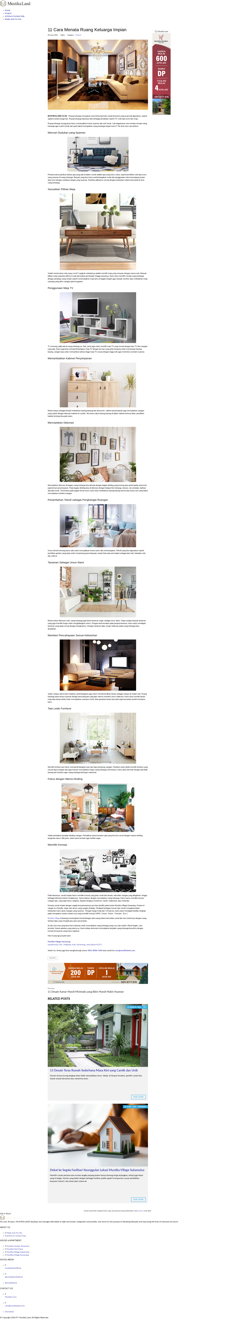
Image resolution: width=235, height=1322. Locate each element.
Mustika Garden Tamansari (17, 1246)
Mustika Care (10, 1297)
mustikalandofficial (13, 1268)
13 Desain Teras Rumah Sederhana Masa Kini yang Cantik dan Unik (94, 1070)
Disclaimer (9, 1312)
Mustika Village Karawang (59, 942)
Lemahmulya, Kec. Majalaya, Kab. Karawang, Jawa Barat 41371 (75, 945)
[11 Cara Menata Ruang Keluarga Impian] (98, 75)
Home (7, 10)
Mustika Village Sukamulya (17, 1252)
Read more (138, 1097)
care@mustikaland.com (125, 950)
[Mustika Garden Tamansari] (169, 71)
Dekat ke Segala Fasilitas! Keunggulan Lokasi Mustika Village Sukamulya (97, 1170)
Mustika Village (54, 918)
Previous (86, 990)
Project (8, 13)
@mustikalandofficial (14, 1277)
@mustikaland (11, 1283)
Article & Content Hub (14, 16)
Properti (78, 35)
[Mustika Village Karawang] (98, 973)
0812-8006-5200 (95, 950)
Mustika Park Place (14, 1249)
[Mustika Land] (15, 3)
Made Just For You (13, 19)
